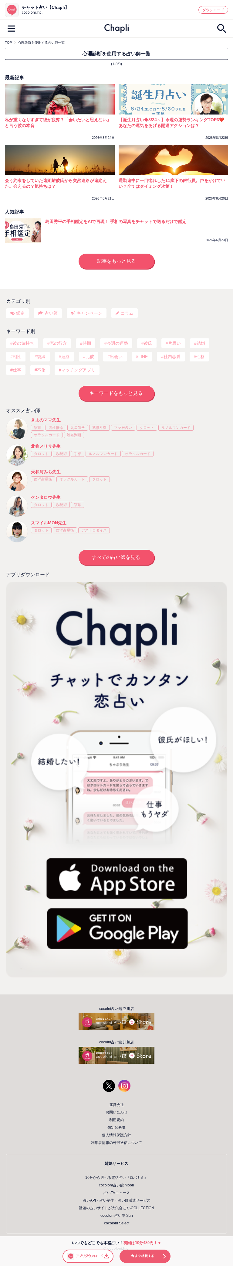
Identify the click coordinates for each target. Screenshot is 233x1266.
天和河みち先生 (46, 471)
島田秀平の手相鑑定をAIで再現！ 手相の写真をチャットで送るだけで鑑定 (116, 221)
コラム (127, 313)
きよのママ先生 (46, 419)
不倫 (41, 370)
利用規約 (116, 1120)
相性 (17, 356)
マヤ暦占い (123, 428)
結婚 (201, 343)
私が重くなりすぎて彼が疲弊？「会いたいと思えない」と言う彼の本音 (58, 122)
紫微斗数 (99, 428)
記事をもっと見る (116, 261)
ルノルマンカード (176, 428)
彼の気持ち (23, 343)
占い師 (51, 313)
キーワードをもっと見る (116, 393)
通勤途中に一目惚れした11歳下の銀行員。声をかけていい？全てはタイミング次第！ (172, 183)
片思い (174, 343)
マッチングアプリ (78, 370)
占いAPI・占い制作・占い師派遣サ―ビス (116, 1200)
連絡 (65, 356)
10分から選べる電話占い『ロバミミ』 (116, 1177)
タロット (147, 428)
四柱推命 (56, 428)
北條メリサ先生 (46, 446)
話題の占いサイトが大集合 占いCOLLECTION (116, 1208)
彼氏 (148, 343)
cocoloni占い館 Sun (116, 1215)
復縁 (41, 356)
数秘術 (61, 454)
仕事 (17, 370)
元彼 (90, 356)
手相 (77, 454)
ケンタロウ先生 (46, 497)
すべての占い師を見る (116, 557)
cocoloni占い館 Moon (116, 1185)
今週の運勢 (117, 343)
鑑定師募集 (116, 1127)
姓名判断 (74, 435)
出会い (116, 356)
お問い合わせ (116, 1112)
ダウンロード (213, 10)
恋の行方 (58, 343)
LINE (143, 356)
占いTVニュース (116, 1193)
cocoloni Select (116, 1223)
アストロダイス (94, 530)
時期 (87, 343)
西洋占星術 (43, 479)
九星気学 (77, 428)
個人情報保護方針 (116, 1135)
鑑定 (20, 313)
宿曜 (37, 428)
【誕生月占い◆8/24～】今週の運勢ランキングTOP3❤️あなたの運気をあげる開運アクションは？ (171, 122)
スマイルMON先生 (48, 522)
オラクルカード (46, 435)
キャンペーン (89, 313)
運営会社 (116, 1105)
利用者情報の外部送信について (116, 1143)
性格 (200, 356)
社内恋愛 (172, 356)
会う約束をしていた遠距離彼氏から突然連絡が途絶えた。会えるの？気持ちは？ (56, 183)
